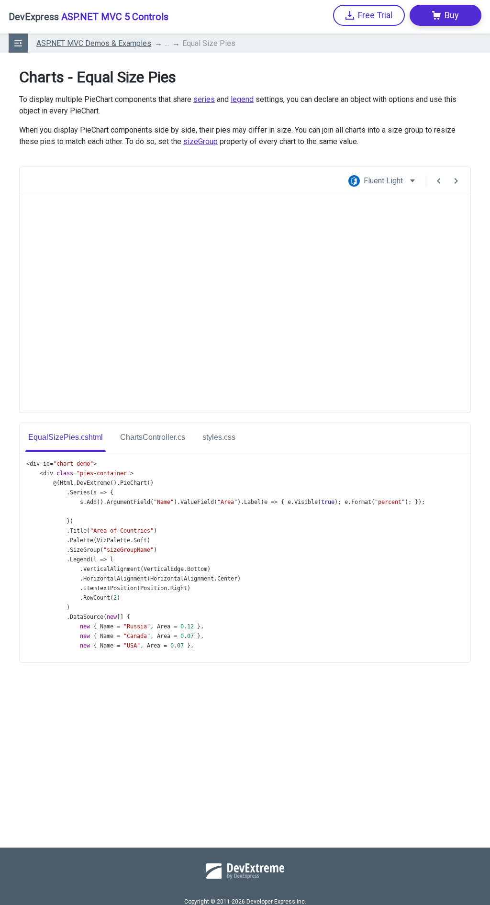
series (204, 99)
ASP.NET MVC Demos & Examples (93, 43)
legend (242, 99)
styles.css (218, 437)
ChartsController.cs (152, 437)
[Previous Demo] (438, 181)
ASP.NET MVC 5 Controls (88, 16)
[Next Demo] (456, 181)
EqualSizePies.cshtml (65, 437)
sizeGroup (200, 141)
